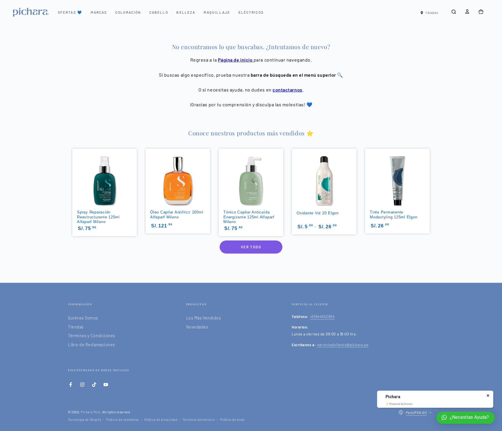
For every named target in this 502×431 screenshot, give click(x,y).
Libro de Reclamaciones (91, 344)
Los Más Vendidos (203, 317)
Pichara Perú (90, 412)
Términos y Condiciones (91, 335)
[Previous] (72, 173)
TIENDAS (431, 13)
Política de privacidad (161, 419)
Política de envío (232, 419)
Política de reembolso (122, 419)
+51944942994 (322, 316)
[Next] (430, 173)
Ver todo (251, 247)
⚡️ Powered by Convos (399, 404)
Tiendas (76, 326)
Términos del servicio (198, 419)
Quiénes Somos (83, 317)
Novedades (197, 326)
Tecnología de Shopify (84, 419)
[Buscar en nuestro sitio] (453, 12)
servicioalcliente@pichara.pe (342, 344)
